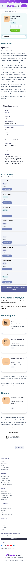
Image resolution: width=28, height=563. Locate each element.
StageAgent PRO (5, 491)
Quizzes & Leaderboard (6, 514)
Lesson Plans (4, 478)
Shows (2, 11)
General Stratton (15, 323)
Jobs (2, 523)
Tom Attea (13, 22)
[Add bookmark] (22, 331)
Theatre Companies (6, 508)
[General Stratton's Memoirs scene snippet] (6, 404)
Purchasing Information (6, 484)
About (2, 521)
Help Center (4, 527)
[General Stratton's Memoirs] (6, 325)
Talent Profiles (4, 469)
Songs (2, 465)
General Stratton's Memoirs (17, 326)
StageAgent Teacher (6, 493)
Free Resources (5, 482)
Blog (2, 512)
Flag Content (20, 447)
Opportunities (4, 506)
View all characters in (14, 288)
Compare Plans (5, 497)
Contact (3, 529)
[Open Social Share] (20, 26)
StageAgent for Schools (6, 495)
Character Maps (5, 467)
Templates (3, 510)
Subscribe (14, 538)
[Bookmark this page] (17, 26)
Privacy (13, 548)
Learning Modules (5, 480)
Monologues (4, 463)
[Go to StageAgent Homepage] (14, 555)
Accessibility (4, 548)
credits (6, 308)
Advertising (3, 525)
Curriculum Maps (5, 476)
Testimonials (4, 499)
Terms (9, 548)
